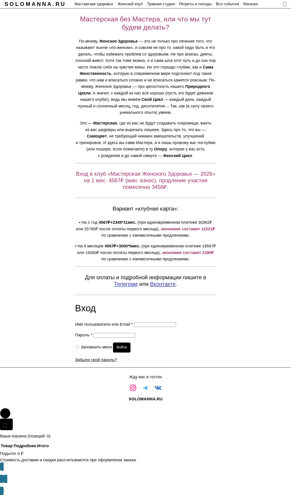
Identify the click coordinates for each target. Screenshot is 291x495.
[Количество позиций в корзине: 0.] (284, 4)
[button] (5, 413)
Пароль (83, 335)
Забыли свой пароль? (96, 359)
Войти (122, 347)
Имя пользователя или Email (104, 324)
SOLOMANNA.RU (35, 4)
